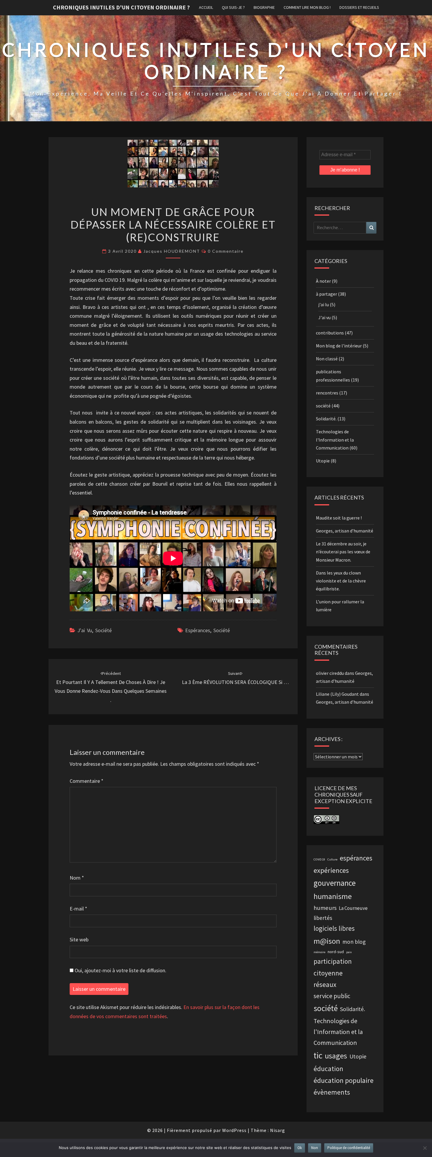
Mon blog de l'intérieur (339, 346)
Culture (332, 859)
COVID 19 (319, 859)
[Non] (425, 1148)
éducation (328, 1068)
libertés (323, 917)
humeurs (325, 908)
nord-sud (336, 951)
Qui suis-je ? (233, 7)
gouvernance (335, 883)
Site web (79, 939)
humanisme (333, 896)
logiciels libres (334, 928)
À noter (323, 281)
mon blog (354, 941)
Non (314, 1147)
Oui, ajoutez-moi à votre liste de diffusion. (119, 970)
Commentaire (86, 781)
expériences (331, 870)
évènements (332, 1092)
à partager (326, 294)
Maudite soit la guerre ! (339, 518)
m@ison (327, 941)
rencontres (327, 393)
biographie (264, 7)
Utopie (323, 461)
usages (336, 1056)
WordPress (234, 1130)
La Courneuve (353, 908)
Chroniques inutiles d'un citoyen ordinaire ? (121, 7)
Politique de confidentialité (348, 1147)
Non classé (327, 359)
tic (318, 1055)
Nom (77, 877)
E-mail (78, 908)
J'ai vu (84, 630)
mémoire (319, 952)
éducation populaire (344, 1080)
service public (332, 996)
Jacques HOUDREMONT (171, 251)
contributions (330, 333)
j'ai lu (323, 304)
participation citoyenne (333, 967)
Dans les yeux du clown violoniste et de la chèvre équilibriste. (341, 581)
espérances (197, 630)
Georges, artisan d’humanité (344, 531)
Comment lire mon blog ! (307, 7)
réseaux (325, 984)
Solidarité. (326, 419)
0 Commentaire (226, 251)
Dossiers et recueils (359, 7)
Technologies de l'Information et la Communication (335, 439)
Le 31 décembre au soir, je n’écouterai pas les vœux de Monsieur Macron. (343, 551)
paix (349, 952)
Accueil (206, 7)
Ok (299, 1147)
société (103, 630)
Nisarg (277, 1130)
